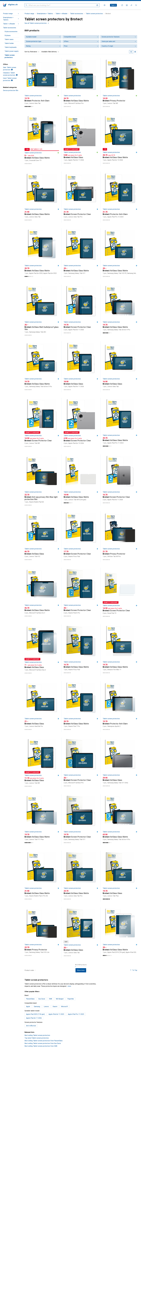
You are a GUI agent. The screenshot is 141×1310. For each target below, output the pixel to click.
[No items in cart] (136, 5)
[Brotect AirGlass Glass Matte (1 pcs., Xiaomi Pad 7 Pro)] (80, 706)
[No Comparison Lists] (126, 5)
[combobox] (34, 52)
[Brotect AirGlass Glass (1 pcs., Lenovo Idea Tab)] (119, 367)
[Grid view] (131, 51)
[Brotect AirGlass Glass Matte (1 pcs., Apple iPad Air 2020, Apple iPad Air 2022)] (41, 253)
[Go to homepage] (10, 5)
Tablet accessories (9, 28)
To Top (134, 970)
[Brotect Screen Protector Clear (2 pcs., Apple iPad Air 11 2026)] (80, 310)
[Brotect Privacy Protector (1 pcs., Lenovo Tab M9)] (119, 83)
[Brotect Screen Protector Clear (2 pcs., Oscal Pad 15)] (119, 593)
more (69, 986)
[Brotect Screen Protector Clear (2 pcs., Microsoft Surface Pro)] (80, 763)
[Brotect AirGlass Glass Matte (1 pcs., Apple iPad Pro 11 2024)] (119, 423)
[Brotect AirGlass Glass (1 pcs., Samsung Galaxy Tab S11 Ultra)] (119, 763)
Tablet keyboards (10, 47)
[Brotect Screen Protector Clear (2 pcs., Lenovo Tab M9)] (41, 423)
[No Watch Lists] (131, 5)
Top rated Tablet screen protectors (37, 1038)
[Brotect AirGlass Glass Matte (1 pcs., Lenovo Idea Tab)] (41, 197)
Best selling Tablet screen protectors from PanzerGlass (44, 1041)
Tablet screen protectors (10, 56)
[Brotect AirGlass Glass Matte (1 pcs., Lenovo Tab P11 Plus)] (41, 820)
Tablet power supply (12, 51)
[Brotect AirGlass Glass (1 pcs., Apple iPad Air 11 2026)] (80, 140)
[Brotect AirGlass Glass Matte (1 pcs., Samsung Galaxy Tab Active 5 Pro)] (41, 367)
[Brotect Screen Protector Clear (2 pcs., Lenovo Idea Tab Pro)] (80, 197)
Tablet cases (9, 39)
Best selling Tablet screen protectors (37, 1035)
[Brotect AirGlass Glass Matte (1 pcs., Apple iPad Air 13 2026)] (119, 140)
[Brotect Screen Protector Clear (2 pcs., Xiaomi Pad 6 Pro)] (80, 593)
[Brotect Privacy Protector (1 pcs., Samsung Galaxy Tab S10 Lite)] (41, 933)
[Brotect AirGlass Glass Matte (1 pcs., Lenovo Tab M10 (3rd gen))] (80, 480)
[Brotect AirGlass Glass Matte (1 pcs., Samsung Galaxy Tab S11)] (80, 253)
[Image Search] (97, 5)
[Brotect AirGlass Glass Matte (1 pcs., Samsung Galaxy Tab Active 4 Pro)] (119, 310)
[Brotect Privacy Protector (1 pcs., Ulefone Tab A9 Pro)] (119, 537)
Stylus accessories (11, 31)
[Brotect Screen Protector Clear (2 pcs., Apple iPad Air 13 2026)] (80, 423)
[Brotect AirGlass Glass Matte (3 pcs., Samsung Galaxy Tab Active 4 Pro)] (119, 820)
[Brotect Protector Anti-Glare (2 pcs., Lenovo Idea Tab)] (41, 83)
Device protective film (10, 90)
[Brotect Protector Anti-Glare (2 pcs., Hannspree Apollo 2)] (119, 706)
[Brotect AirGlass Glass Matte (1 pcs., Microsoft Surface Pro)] (80, 83)
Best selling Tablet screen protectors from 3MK (41, 1046)
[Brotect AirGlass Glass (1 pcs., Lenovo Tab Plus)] (119, 876)
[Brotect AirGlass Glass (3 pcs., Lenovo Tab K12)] (41, 537)
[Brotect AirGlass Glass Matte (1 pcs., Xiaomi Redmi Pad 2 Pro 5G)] (41, 876)
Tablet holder (9, 43)
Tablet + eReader (9, 24)
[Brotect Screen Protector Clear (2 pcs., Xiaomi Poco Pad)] (80, 537)
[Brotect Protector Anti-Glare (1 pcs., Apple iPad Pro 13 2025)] (119, 197)
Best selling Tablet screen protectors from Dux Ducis (43, 1043)
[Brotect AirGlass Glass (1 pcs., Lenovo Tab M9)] (41, 763)
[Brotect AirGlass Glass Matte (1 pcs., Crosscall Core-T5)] (41, 140)
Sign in (113, 5)
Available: (44, 52)
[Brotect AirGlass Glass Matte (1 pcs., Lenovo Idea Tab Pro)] (80, 876)
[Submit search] (26, 5)
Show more (81, 970)
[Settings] (104, 5)
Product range (8, 13)
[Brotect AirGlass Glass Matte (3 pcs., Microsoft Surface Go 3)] (41, 593)
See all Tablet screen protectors (36, 23)
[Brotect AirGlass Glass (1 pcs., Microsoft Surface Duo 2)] (41, 650)
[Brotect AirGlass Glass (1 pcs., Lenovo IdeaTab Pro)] (41, 706)
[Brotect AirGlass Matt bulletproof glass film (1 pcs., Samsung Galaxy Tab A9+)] (41, 310)
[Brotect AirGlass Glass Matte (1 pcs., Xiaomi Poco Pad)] (80, 650)
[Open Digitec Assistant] (122, 5)
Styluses (8, 35)
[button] (58, 95)
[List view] (135, 51)
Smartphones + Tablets (8, 19)
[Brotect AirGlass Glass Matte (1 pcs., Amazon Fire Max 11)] (119, 650)
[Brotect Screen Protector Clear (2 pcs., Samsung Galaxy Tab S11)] (80, 820)
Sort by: (27, 52)
